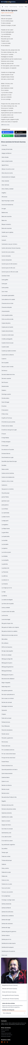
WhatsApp (7, 135)
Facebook (7, 132)
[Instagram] (4, 1042)
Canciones (21, 6)
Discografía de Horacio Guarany (10, 995)
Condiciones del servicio (6, 1034)
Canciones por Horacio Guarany (10, 998)
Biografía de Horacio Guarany (10, 985)
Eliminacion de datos (6, 1036)
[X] (7, 1042)
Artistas (6, 6)
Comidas (3, 1031)
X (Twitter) (20, 132)
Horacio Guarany (13, 6)
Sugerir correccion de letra (7, 12)
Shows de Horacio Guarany (9, 992)
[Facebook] (2, 1042)
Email (18, 135)
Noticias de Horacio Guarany (9, 988)
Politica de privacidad (6, 1033)
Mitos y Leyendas (5, 1029)
